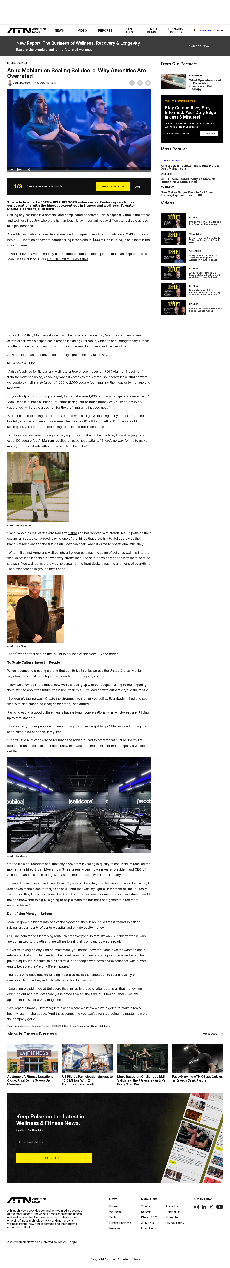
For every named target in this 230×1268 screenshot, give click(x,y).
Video (82, 30)
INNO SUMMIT (153, 30)
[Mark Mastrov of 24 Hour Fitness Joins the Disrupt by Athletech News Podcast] (173, 290)
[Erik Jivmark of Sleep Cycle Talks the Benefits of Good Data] (173, 238)
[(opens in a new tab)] (196, 1208)
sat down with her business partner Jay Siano (80, 335)
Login (219, 30)
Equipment (195, 75)
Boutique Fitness (41, 1026)
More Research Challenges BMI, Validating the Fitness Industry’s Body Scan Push (141, 1080)
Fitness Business (17, 63)
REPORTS (105, 30)
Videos (145, 1206)
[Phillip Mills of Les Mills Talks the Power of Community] (173, 220)
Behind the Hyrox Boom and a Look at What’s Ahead (205, 309)
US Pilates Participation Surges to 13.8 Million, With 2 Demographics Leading (87, 1080)
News (113, 1198)
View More (210, 1034)
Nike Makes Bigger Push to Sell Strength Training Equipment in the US (189, 193)
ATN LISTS (128, 30)
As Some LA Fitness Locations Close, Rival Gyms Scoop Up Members (30, 1080)
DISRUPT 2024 (60, 1026)
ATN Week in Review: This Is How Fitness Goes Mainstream (190, 167)
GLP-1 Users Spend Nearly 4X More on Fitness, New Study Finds (188, 180)
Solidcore (20, 435)
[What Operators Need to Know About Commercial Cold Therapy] (173, 82)
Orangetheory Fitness (134, 341)
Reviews (114, 1228)
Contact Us (172, 1212)
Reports (146, 1212)
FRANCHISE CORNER (176, 30)
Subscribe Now (112, 186)
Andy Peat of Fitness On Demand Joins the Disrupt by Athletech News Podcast (205, 274)
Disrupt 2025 (149, 1217)
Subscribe (205, 30)
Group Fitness (77, 1026)
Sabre (72, 533)
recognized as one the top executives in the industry (82, 875)
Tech (112, 1217)
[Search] (194, 30)
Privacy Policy (174, 1223)
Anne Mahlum (22, 1026)
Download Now (197, 46)
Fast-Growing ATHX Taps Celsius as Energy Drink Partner (197, 1078)
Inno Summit (149, 1228)
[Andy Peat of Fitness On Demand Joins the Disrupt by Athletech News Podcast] (173, 273)
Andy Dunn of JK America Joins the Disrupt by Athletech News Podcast (203, 257)
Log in (138, 186)
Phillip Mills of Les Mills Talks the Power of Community (206, 223)
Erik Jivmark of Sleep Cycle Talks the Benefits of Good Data (204, 240)
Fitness (193, 217)
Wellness (166, 174)
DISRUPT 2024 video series (67, 259)
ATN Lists (147, 1223)
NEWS (59, 30)
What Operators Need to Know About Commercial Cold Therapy (205, 84)
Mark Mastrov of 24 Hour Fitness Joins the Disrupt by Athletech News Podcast (204, 292)
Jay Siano (92, 1026)
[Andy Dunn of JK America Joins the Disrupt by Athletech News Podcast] (173, 255)
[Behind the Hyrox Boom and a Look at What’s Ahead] (173, 307)
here (50, 209)
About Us (171, 1206)
